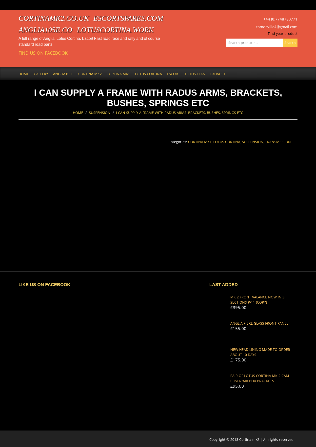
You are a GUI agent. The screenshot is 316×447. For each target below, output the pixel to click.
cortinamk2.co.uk (54, 18)
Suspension (99, 112)
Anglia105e (63, 73)
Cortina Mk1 (118, 73)
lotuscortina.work (115, 30)
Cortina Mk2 (90, 73)
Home (24, 73)
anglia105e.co (45, 30)
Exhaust (217, 73)
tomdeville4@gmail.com (276, 26)
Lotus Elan (195, 73)
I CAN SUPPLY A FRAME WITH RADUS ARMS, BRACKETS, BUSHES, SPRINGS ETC (179, 112)
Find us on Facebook (43, 53)
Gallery (41, 73)
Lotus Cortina (148, 73)
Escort (173, 73)
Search (290, 42)
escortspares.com (128, 18)
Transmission (278, 141)
